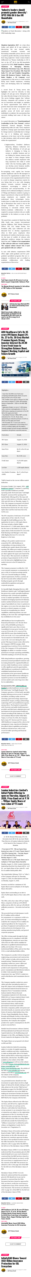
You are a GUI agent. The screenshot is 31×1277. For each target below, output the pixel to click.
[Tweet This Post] (12, 27)
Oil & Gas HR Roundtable (19, 273)
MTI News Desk (12, 22)
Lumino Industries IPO (8, 1204)
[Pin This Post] (19, 27)
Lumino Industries (17, 1203)
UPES (3, 275)
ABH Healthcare (17, 743)
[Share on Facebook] (5, 27)
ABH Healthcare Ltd (8, 745)
